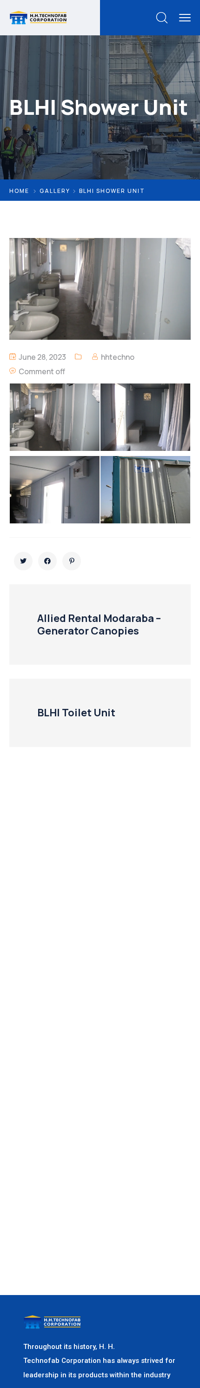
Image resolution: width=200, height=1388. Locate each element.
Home (19, 191)
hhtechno (117, 357)
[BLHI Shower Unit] (23, 561)
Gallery (55, 191)
